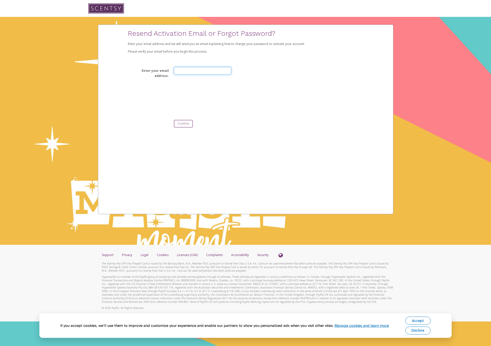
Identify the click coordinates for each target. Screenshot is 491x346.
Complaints (215, 255)
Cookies (163, 255)
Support (108, 255)
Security (263, 255)
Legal (144, 255)
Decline (417, 330)
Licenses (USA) (187, 255)
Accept (418, 320)
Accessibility (240, 255)
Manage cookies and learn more (361, 325)
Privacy (127, 255)
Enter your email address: (155, 73)
